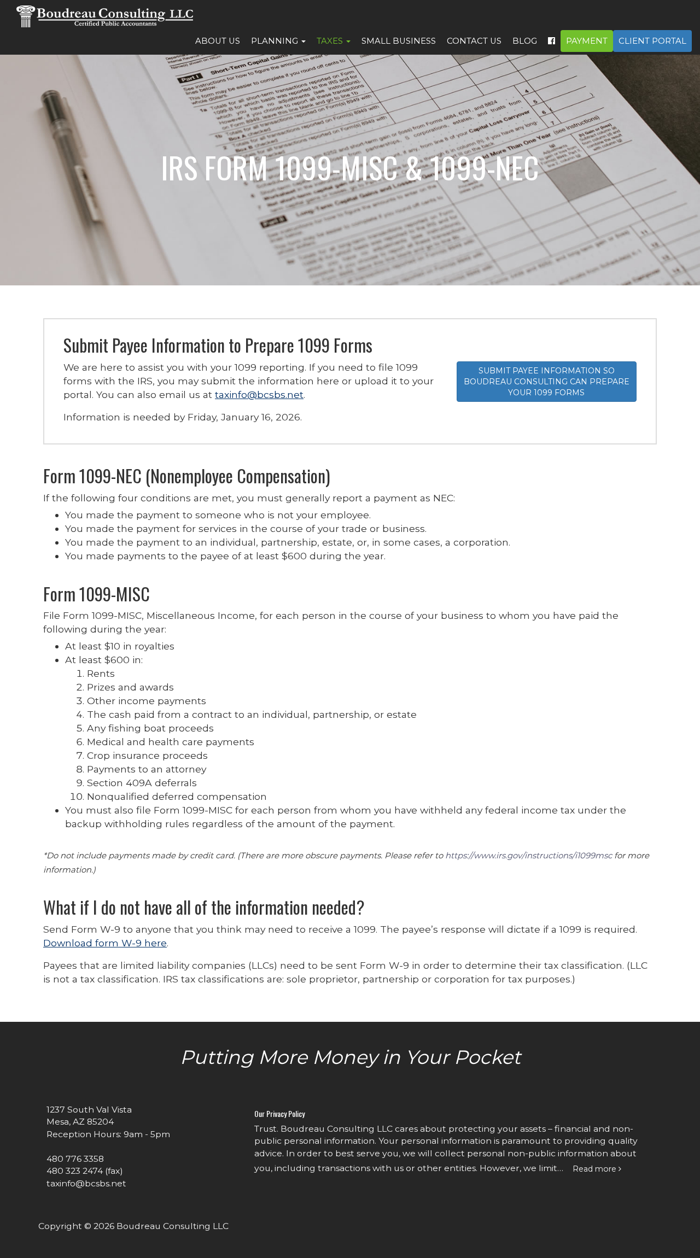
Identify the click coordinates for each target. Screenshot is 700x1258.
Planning (275, 41)
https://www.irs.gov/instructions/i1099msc (528, 856)
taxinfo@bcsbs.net (259, 394)
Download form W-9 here (105, 943)
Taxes (331, 41)
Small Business (398, 41)
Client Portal (652, 41)
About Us (217, 41)
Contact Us (474, 41)
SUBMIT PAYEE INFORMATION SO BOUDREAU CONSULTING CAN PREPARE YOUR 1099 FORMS (546, 381)
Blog (524, 41)
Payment (587, 41)
